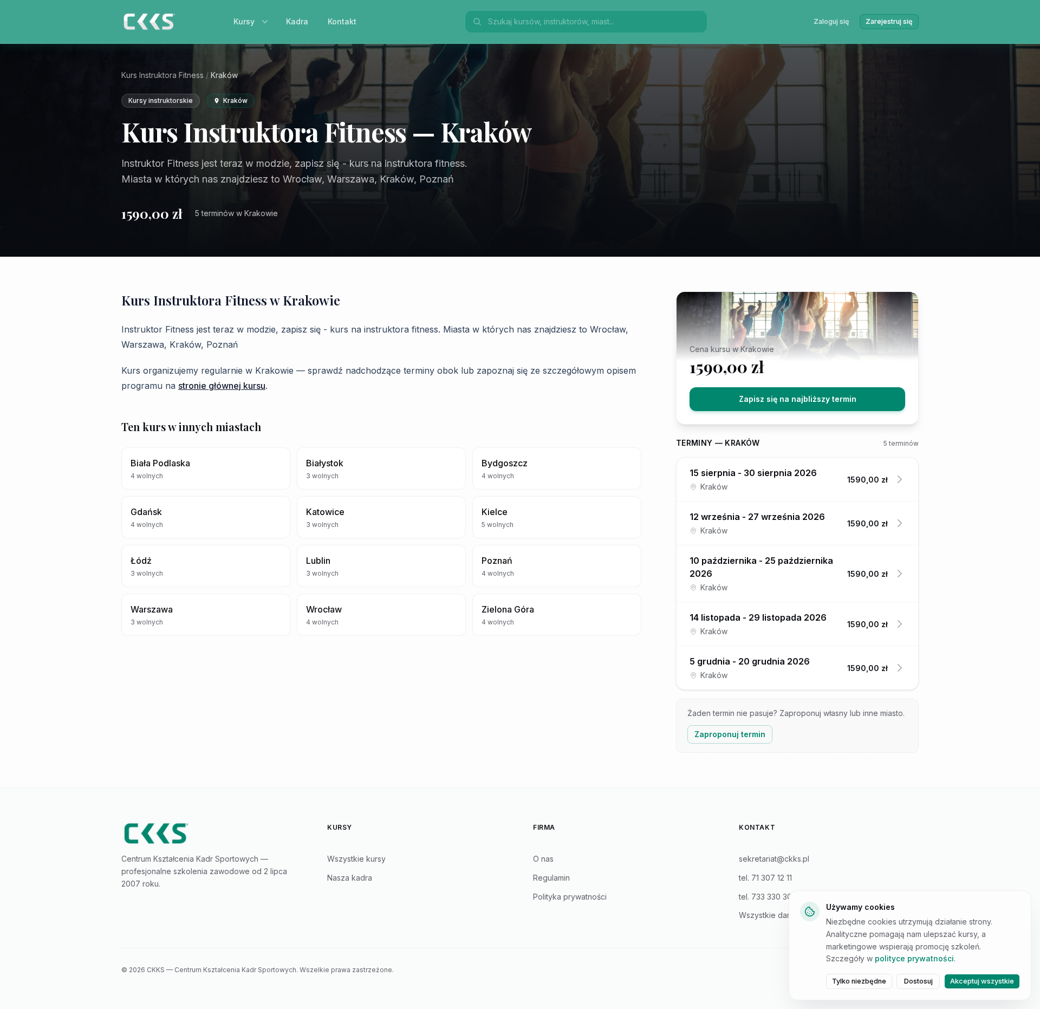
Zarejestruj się (889, 21)
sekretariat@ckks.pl (774, 858)
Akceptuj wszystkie (982, 981)
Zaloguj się (831, 21)
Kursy (244, 21)
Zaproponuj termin (729, 734)
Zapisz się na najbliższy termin (797, 398)
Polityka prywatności (570, 896)
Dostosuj (918, 981)
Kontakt (342, 21)
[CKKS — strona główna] (211, 833)
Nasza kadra (349, 877)
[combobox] (594, 21)
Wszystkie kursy (356, 858)
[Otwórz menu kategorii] (267, 22)
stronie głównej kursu (221, 385)
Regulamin (551, 877)
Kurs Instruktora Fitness (162, 75)
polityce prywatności (914, 958)
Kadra (297, 21)
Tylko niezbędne (859, 981)
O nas (543, 858)
